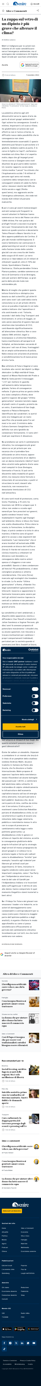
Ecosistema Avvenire (9, 1291)
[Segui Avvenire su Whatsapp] (28, 1343)
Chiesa (4, 1251)
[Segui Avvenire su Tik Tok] (4, 1348)
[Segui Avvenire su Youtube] (33, 1343)
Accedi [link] (36, 4)
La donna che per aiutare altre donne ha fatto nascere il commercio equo (14, 1021)
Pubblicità (24, 1291)
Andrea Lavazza (9, 40)
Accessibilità (7, 1364)
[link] (19, 3)
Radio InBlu (25, 1313)
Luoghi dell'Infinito (28, 1273)
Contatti (5, 1299)
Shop (23, 1295)
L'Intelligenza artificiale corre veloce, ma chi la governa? (14, 987)
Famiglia (24, 1240)
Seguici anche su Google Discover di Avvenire (19, 954)
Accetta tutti (20, 727)
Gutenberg (5, 1273)
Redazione (25, 1287)
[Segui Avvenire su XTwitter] (16, 1343)
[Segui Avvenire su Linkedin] (22, 1343)
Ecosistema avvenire (28, 1251)
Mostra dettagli (28, 719)
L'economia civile (8, 1269)
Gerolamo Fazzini (10, 1188)
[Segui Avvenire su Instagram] (10, 1343)
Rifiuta (20, 734)
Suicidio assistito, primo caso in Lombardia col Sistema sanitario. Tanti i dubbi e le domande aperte (15, 1097)
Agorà (4, 1244)
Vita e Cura (25, 1236)
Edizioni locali (7, 1265)
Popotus (24, 1265)
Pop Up (23, 1269)
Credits (30, 1364)
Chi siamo (5, 1287)
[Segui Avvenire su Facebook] (4, 1343)
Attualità (5, 1232)
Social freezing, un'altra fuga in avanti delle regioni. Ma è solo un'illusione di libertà (14, 1073)
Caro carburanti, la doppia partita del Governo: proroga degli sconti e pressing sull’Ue (14, 1122)
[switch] (35, 696)
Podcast (5, 1247)
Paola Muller (8, 1170)
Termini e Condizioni (10, 1360)
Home (4, 1228)
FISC (23, 1317)
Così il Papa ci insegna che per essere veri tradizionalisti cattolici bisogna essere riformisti (15, 1041)
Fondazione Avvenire (9, 1295)
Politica (4, 1236)
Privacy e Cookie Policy (27, 1360)
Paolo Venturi (8, 1153)
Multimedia (25, 1247)
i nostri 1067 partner (15, 661)
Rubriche (24, 1244)
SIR (3, 1313)
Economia (24, 1232)
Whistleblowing (20, 1364)
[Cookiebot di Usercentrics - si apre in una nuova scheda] (28, 650)
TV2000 (5, 1317)
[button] (3, 4)
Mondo (4, 1240)
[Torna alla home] (3, 10)
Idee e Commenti (27, 1228)
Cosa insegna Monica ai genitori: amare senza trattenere (14, 1004)
